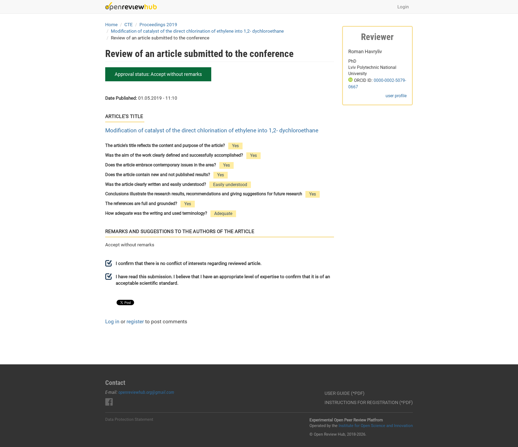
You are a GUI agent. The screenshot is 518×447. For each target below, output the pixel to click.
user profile (396, 95)
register (135, 321)
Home (111, 24)
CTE (128, 24)
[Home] (133, 6)
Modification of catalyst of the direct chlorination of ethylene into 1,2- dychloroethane (197, 31)
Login (403, 6)
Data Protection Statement (129, 419)
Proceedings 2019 (158, 24)
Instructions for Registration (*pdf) (369, 402)
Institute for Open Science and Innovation (376, 425)
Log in (112, 321)
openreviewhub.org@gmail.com (146, 392)
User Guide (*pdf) (344, 393)
